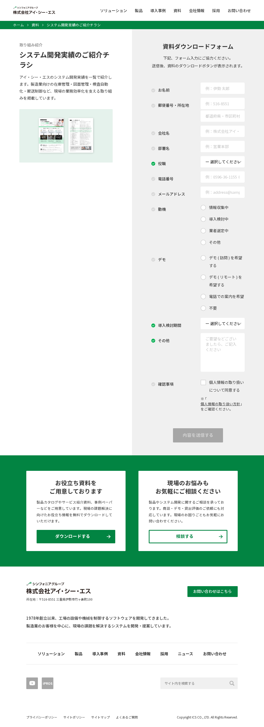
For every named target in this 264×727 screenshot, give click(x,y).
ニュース (185, 653)
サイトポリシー (74, 717)
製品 (139, 10)
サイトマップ (100, 717)
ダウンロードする (72, 536)
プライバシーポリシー (41, 717)
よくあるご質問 (127, 717)
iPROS (48, 683)
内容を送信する (198, 435)
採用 (216, 10)
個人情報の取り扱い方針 (220, 403)
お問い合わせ (239, 10)
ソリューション (113, 10)
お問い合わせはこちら (212, 591)
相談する (185, 536)
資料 (177, 10)
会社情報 (196, 10)
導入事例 (158, 10)
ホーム (18, 25)
